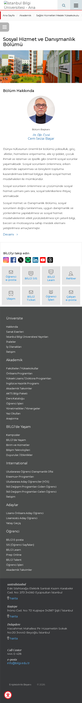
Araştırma (12, 418)
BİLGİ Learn (13, 549)
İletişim (10, 351)
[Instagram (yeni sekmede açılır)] (6, 260)
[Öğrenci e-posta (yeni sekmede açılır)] (11, 275)
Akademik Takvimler (19, 388)
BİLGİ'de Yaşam (16, 439)
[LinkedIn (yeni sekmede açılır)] (36, 260)
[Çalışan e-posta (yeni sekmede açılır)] (71, 295)
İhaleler (11, 341)
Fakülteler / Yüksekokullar (22, 368)
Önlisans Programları (19, 373)
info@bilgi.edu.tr (18, 663)
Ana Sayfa (9, 15)
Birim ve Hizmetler (18, 444)
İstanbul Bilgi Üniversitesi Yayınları (27, 336)
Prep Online (13, 554)
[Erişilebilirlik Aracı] (8, 695)
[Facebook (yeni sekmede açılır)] (14, 260)
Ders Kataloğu (15, 398)
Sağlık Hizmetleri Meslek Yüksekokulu (57, 15)
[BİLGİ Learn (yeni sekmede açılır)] (51, 275)
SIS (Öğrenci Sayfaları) (20, 544)
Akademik (25, 15)
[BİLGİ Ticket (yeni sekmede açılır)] (31, 295)
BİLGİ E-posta (14, 539)
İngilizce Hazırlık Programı (22, 383)
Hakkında (12, 326)
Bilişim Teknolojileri (18, 449)
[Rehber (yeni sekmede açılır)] (71, 275)
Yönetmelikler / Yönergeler (23, 408)
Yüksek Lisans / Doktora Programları (28, 378)
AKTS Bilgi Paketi (16, 393)
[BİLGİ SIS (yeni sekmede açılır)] (31, 275)
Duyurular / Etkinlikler (19, 455)
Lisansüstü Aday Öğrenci (21, 518)
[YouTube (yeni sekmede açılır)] (43, 260)
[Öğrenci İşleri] (51, 295)
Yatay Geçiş (13, 523)
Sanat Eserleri (15, 331)
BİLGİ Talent (13, 559)
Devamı (9, 234)
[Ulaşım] (11, 295)
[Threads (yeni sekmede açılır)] (50, 260)
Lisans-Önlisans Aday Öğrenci (25, 513)
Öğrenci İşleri (14, 403)
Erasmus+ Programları (20, 476)
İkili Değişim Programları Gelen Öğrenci (31, 491)
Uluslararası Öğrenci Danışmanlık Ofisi (29, 471)
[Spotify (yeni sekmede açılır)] (28, 260)
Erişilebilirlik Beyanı (20, 684)
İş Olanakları (13, 346)
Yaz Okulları (13, 413)
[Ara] (64, 5)
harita (13, 598)
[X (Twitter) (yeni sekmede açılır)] (21, 260)
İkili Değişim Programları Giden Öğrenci (31, 486)
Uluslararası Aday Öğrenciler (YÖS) (27, 481)
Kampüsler (13, 434)
